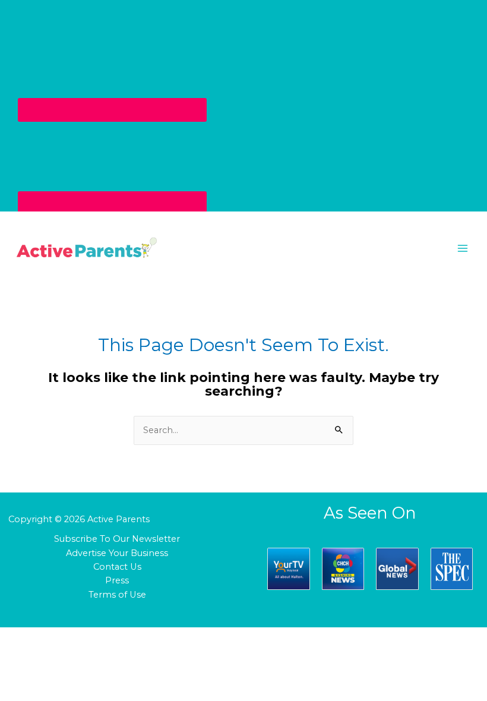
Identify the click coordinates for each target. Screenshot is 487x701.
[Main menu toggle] (462, 248)
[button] (243, 248)
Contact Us (117, 566)
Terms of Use (117, 594)
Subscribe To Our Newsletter (117, 538)
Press (117, 580)
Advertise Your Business (117, 553)
